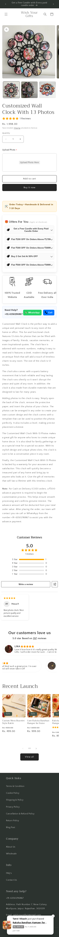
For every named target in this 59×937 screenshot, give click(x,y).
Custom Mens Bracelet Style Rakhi (13, 722)
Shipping (17, 128)
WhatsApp (34, 312)
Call (50, 312)
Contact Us (11, 880)
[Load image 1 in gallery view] (11, 89)
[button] (6, 14)
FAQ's (9, 873)
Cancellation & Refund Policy (20, 814)
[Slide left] (23, 748)
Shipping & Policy (14, 800)
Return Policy (12, 820)
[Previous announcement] (5, 4)
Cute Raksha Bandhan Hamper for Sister (38, 722)
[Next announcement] (53, 4)
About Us (10, 847)
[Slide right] (36, 748)
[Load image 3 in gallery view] (47, 89)
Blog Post (10, 827)
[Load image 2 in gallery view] (29, 89)
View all (29, 757)
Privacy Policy (13, 807)
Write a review (26, 584)
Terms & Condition (15, 786)
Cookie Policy (12, 793)
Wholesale (11, 853)
